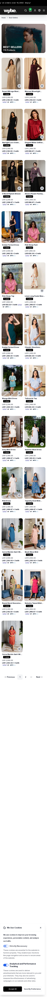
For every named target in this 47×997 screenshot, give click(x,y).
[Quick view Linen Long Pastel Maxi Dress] (42, 290)
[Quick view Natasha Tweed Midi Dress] (42, 598)
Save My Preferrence (32, 989)
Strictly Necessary (18, 946)
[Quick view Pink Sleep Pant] (42, 239)
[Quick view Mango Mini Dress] (19, 393)
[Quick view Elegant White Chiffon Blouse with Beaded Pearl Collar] (42, 137)
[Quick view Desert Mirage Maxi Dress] (19, 86)
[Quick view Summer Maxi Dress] (42, 444)
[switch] (5, 946)
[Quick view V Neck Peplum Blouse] (19, 188)
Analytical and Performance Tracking (23, 965)
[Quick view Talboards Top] (42, 393)
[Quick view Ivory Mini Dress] (19, 444)
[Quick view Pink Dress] (19, 495)
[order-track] (39, 10)
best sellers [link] (13, 18)
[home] (12, 10)
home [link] (4, 18)
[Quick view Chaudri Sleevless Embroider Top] (42, 342)
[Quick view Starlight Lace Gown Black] (19, 137)
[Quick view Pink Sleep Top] (19, 290)
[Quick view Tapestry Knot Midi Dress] (42, 495)
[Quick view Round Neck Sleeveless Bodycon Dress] (19, 598)
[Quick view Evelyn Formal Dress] (19, 239)
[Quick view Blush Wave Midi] (42, 546)
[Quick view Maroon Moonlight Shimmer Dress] (42, 86)
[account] (35, 10)
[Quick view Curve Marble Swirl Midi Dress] (19, 546)
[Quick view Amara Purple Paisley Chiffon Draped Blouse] (42, 188)
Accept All (13, 989)
